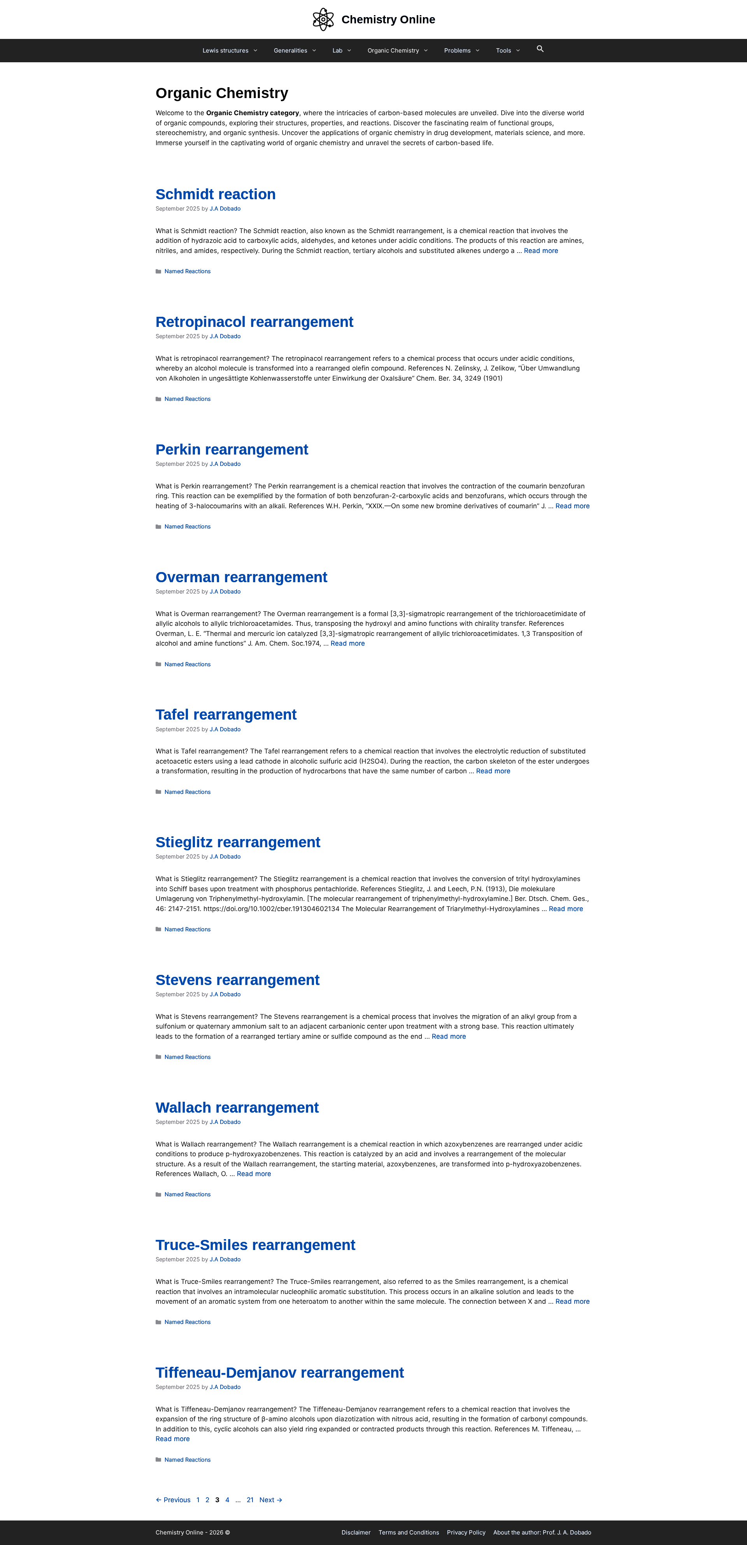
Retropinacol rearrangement (255, 322)
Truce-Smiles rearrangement (256, 1245)
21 (251, 1500)
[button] (540, 50)
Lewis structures (226, 50)
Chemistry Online (388, 19)
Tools (503, 50)
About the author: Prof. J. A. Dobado (542, 1532)
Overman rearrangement (242, 577)
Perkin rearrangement (232, 449)
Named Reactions (188, 271)
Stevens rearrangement (238, 980)
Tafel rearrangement (226, 714)
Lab (337, 50)
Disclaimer (356, 1532)
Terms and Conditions (409, 1532)
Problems (457, 50)
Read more (541, 251)
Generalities (290, 50)
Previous (173, 1500)
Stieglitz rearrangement (238, 842)
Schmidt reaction (216, 194)
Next (271, 1500)
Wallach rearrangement (237, 1107)
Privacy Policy (466, 1532)
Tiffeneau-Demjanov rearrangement (280, 1372)
